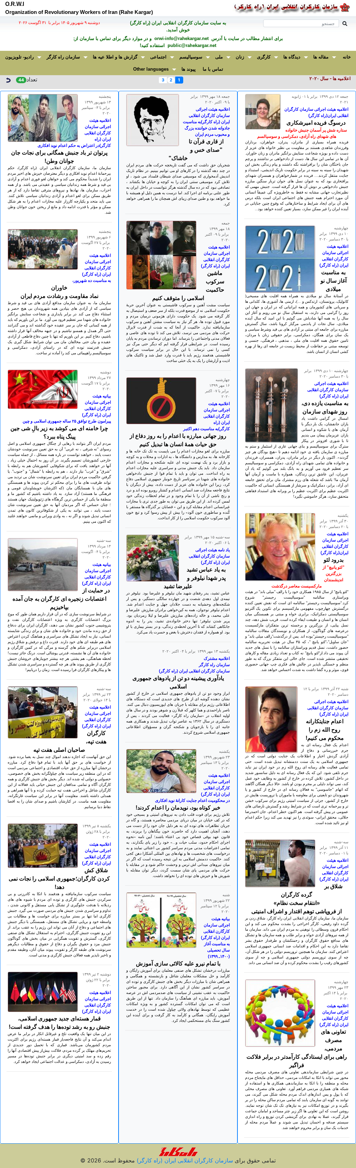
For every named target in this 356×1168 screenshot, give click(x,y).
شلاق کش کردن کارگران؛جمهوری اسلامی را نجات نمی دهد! (59, 878)
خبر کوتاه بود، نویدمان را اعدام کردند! (178, 808)
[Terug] (8, 79)
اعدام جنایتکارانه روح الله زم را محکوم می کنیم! (325, 729)
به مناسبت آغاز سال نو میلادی (334, 280)
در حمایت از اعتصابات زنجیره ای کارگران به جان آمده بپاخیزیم (61, 598)
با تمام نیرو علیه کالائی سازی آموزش (178, 963)
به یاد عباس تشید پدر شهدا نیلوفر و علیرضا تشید (195, 578)
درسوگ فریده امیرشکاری (316, 123)
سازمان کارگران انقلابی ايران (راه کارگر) (184, 1160)
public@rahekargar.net (191, 45)
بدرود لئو (333, 560)
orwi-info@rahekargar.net (181, 38)
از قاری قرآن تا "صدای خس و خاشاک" (196, 150)
